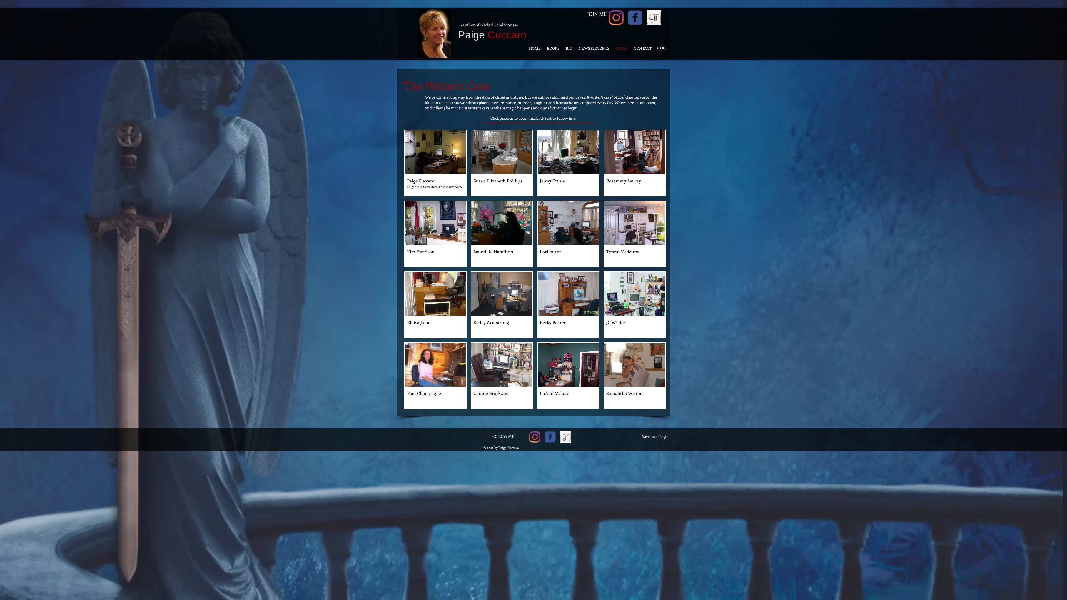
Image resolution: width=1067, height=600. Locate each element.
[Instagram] (616, 17)
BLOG (660, 48)
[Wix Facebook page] (635, 17)
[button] (435, 163)
